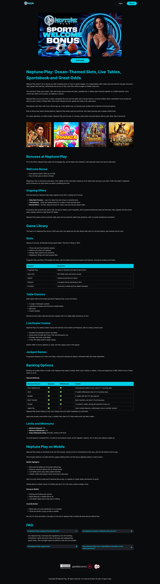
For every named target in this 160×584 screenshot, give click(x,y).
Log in (121, 3)
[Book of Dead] (38, 134)
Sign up (131, 3)
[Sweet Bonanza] (66, 134)
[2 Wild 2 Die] (121, 134)
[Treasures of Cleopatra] (93, 134)
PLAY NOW (80, 60)
